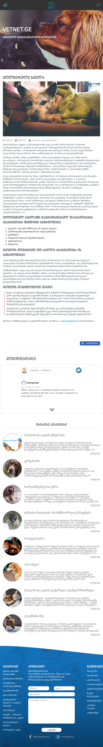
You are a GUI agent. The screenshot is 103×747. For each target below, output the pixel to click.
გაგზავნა (51, 730)
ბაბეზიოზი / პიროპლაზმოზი (12, 685)
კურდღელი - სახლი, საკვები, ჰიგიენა (12, 702)
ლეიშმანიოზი (34, 616)
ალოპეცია (31, 564)
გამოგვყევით (67, 737)
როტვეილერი (34, 538)
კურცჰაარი (32, 460)
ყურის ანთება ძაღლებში (11, 673)
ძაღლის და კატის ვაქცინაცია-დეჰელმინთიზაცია (59, 590)
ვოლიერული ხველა (10, 724)
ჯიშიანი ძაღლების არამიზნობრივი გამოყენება (57, 512)
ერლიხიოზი (10, 695)
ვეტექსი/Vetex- (68, 321)
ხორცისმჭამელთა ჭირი (41, 486)
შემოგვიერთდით (41, 737)
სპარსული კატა (12, 729)
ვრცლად (95, 453)
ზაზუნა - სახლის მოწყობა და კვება (13, 716)
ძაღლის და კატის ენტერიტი (44, 435)
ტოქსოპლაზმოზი (13, 678)
